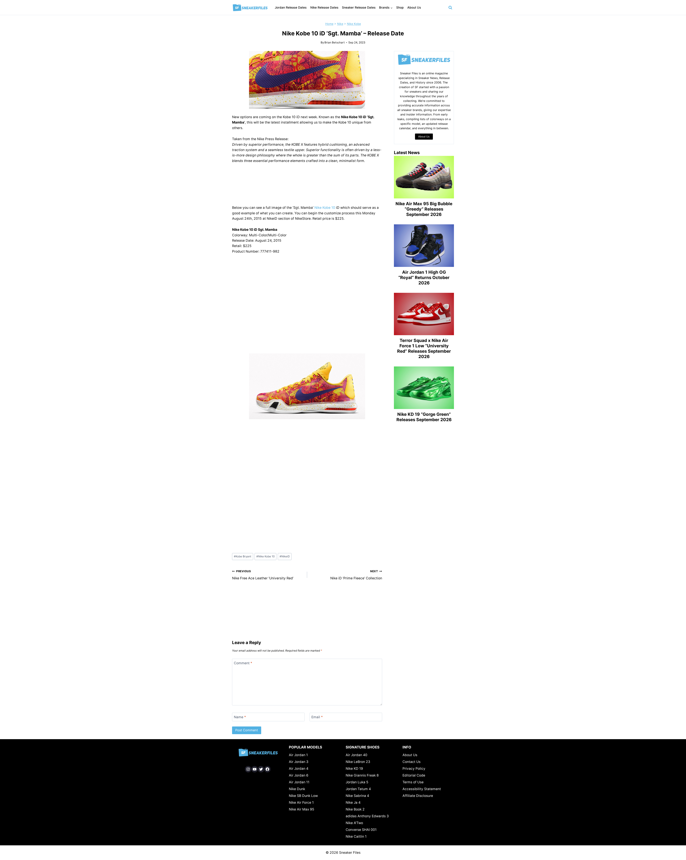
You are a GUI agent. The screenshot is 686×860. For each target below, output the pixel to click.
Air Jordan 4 (298, 769)
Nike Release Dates (324, 7)
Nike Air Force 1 (301, 802)
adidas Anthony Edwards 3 (367, 816)
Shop (400, 7)
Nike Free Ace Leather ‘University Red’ (263, 575)
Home (329, 24)
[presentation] (424, 177)
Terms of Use (413, 782)
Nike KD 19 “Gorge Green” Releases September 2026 (424, 417)
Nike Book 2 (355, 809)
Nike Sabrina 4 (357, 796)
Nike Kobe (354, 24)
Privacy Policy (413, 769)
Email (317, 717)
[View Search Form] (450, 7)
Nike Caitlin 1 (356, 836)
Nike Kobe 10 (324, 208)
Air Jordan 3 (298, 762)
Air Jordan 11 (299, 782)
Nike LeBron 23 (358, 762)
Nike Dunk (297, 789)
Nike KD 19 (354, 769)
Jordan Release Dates (291, 7)
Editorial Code (413, 775)
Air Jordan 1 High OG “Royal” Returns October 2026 (423, 277)
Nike (340, 24)
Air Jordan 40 (356, 755)
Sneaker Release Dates (359, 7)
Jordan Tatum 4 (358, 789)
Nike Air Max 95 (301, 809)
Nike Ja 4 (353, 802)
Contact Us (411, 762)
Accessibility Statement (421, 789)
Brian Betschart (334, 42)
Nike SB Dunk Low (303, 796)
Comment (243, 663)
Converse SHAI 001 (361, 830)
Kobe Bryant (242, 556)
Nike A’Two (354, 823)
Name (240, 717)
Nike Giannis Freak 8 (362, 775)
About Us (414, 7)
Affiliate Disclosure (417, 796)
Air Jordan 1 (298, 755)
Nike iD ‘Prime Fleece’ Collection (356, 575)
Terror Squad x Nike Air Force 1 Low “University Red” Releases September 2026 (424, 348)
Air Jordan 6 (298, 775)
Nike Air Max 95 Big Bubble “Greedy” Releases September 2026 (424, 209)
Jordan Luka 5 (357, 782)
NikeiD (285, 556)
